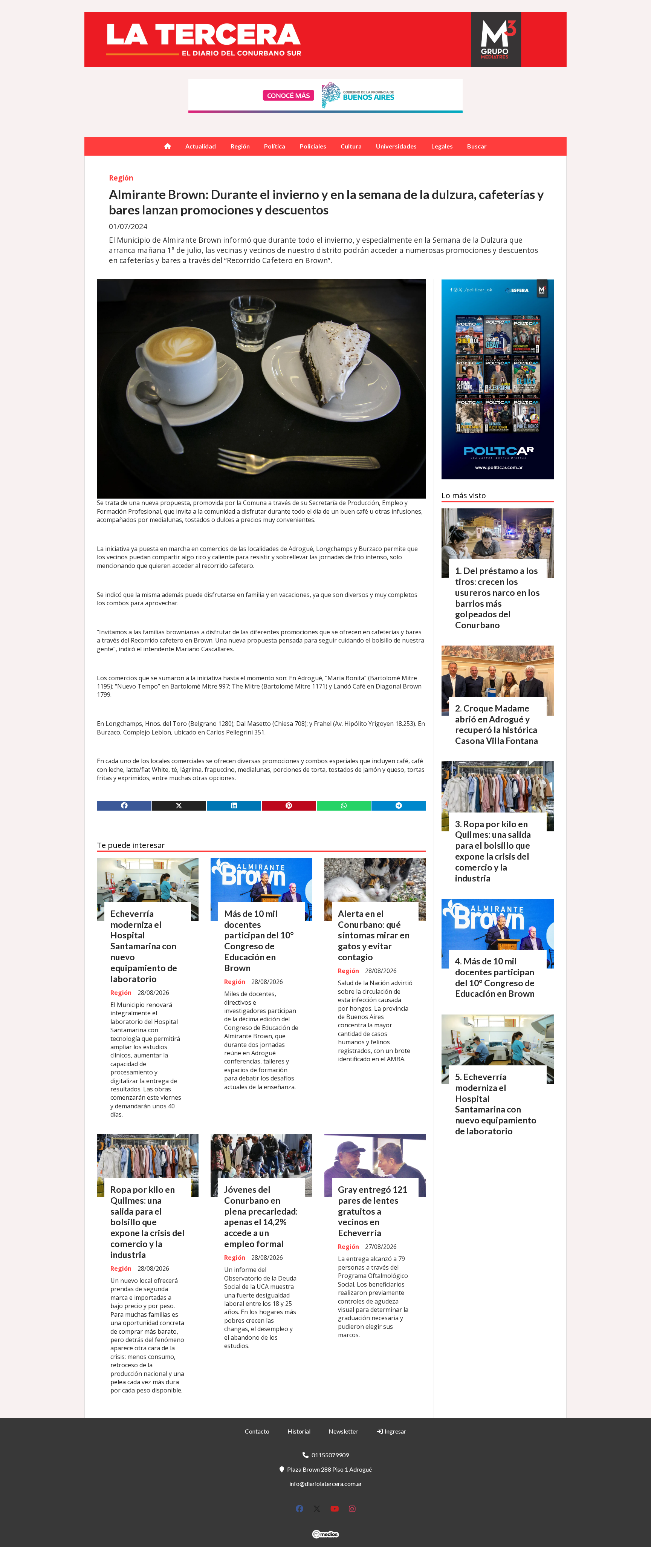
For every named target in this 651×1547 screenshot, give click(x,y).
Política (274, 146)
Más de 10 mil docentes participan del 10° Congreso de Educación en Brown (259, 940)
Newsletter (343, 1431)
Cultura (351, 146)
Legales (442, 146)
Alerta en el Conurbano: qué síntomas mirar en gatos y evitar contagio (374, 935)
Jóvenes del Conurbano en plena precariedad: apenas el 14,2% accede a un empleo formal (261, 1216)
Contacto (257, 1431)
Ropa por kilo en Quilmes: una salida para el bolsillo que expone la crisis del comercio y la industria (147, 1222)
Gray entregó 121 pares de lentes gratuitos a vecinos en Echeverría (372, 1211)
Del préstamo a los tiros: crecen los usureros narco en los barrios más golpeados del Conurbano (497, 597)
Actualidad (200, 146)
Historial (298, 1431)
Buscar (477, 146)
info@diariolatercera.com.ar (325, 1483)
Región (240, 146)
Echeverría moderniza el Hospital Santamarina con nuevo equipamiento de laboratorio (143, 946)
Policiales (313, 146)
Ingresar (395, 1431)
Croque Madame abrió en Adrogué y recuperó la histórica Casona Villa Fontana (496, 724)
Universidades (396, 146)
